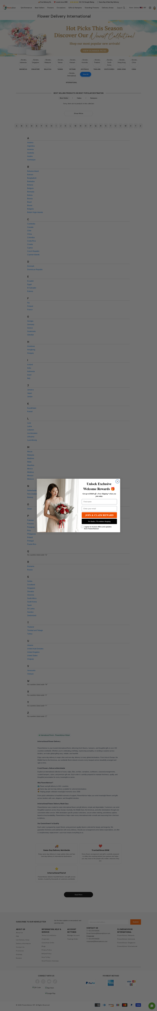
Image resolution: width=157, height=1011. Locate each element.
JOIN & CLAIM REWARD (99, 515)
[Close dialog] (117, 481)
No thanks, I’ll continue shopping (99, 521)
